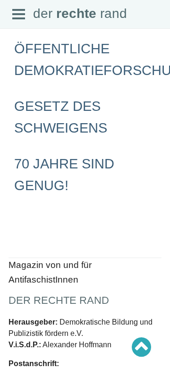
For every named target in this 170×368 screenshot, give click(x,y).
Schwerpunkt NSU (34, 245)
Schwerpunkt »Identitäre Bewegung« (59, 236)
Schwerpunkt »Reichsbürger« (49, 253)
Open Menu (18, 14)
